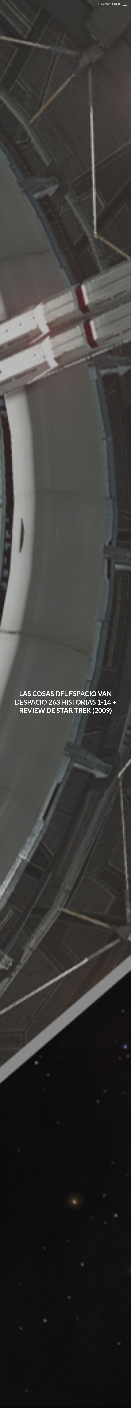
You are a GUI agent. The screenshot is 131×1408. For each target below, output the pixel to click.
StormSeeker (108, 4)
